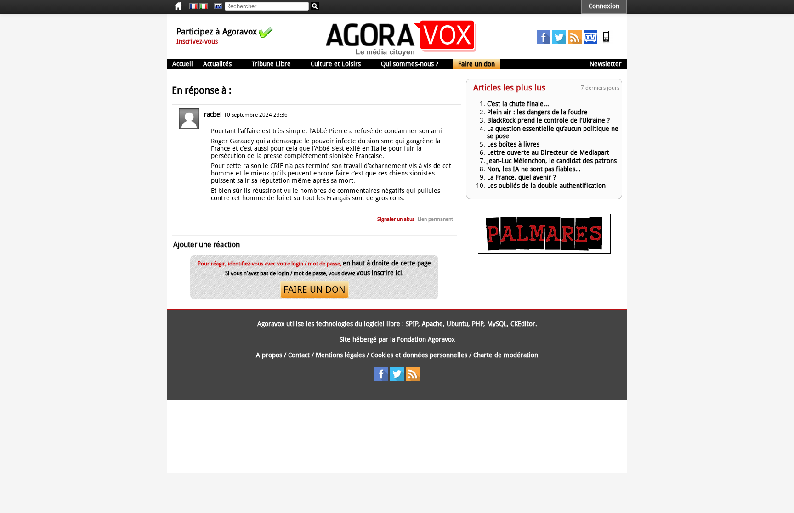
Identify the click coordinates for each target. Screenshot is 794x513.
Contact (299, 355)
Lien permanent (435, 219)
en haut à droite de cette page (387, 263)
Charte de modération (505, 355)
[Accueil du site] (401, 55)
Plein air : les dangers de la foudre (537, 112)
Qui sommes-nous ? (409, 64)
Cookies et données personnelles (419, 355)
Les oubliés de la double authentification (546, 185)
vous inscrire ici (379, 272)
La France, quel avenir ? (521, 177)
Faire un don (476, 64)
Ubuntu (457, 323)
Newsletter (606, 64)
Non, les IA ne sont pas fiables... (534, 169)
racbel (213, 114)
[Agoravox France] (193, 6)
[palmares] (544, 251)
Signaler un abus (395, 219)
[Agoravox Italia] (203, 6)
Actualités (217, 64)
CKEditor (522, 323)
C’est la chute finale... (518, 103)
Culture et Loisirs (336, 64)
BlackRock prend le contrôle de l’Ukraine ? (548, 120)
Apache (432, 323)
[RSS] (575, 41)
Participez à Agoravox (216, 31)
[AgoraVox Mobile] (606, 41)
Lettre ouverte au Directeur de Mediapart (548, 152)
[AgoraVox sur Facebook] (543, 41)
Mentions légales (340, 355)
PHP (477, 323)
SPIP (412, 323)
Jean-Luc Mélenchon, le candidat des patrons (552, 160)
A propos (269, 355)
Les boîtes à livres (513, 144)
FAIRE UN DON (315, 289)
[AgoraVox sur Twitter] (559, 41)
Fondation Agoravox (426, 339)
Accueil (182, 64)
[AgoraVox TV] (590, 41)
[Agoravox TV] (216, 6)
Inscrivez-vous (197, 41)
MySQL (497, 323)
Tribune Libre (271, 64)
